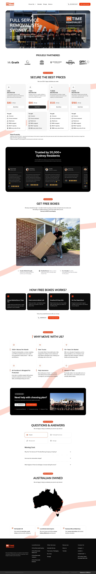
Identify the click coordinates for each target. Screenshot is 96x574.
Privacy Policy (74, 572)
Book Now (15, 107)
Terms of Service (65, 572)
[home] (10, 4)
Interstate (39, 4)
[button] (32, 4)
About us (50, 4)
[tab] (36, 434)
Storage (45, 4)
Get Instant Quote (84, 4)
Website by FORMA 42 (85, 572)
